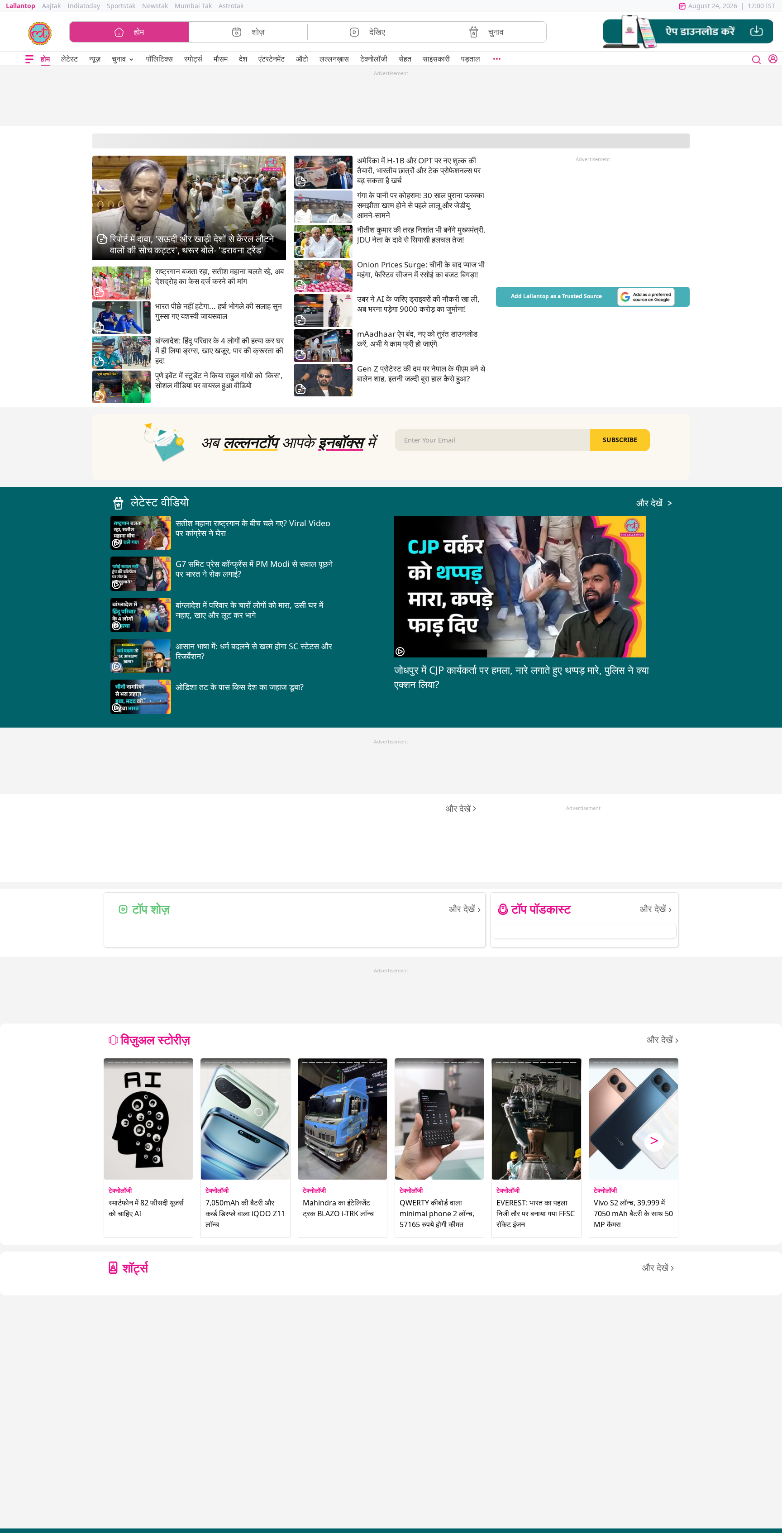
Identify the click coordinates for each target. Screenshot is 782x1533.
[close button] (756, 59)
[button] (688, 32)
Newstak (155, 5)
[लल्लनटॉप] (40, 33)
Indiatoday (83, 5)
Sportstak (121, 5)
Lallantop (20, 5)
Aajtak (51, 5)
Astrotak (231, 5)
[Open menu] (29, 59)
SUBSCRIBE (620, 439)
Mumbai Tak (193, 5)
